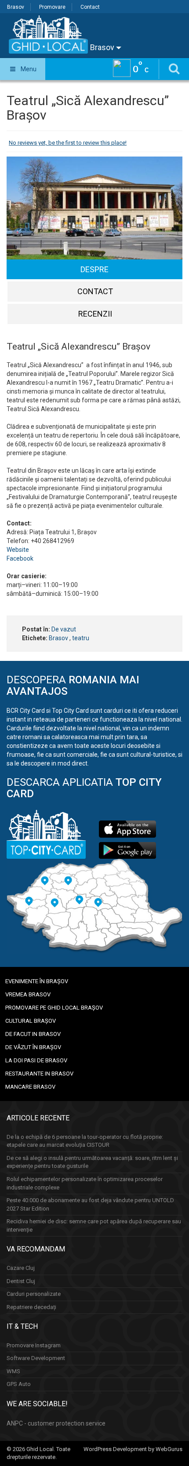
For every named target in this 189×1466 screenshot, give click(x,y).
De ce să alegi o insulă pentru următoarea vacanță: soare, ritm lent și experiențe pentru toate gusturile (92, 1162)
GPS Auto (19, 1384)
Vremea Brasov (28, 994)
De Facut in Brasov (33, 1034)
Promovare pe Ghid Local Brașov (54, 1007)
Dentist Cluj (21, 1281)
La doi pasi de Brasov (36, 1060)
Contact (90, 7)
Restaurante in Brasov (39, 1073)
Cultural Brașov (30, 1020)
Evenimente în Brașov (36, 981)
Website (18, 549)
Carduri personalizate (34, 1294)
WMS (13, 1371)
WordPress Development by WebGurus (133, 1449)
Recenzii (95, 313)
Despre (94, 269)
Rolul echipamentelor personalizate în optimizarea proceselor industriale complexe (85, 1183)
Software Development (36, 1358)
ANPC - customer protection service (56, 1423)
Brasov (15, 7)
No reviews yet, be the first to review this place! (68, 142)
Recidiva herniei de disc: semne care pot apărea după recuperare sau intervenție (94, 1225)
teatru (80, 638)
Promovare (52, 7)
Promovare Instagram (34, 1345)
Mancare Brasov (30, 1086)
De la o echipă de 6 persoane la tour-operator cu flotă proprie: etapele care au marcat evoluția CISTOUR (85, 1141)
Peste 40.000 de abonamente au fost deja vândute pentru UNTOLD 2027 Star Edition (90, 1204)
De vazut (63, 629)
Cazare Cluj (21, 1268)
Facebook (20, 558)
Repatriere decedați (31, 1307)
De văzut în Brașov (33, 1047)
